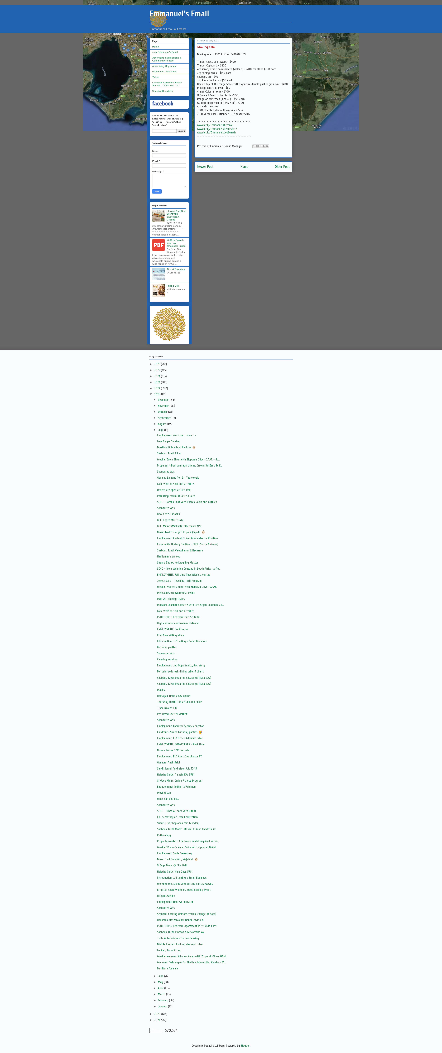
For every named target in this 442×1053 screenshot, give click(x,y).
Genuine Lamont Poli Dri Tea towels (178, 477)
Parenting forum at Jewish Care (176, 496)
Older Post (282, 167)
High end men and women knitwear (178, 623)
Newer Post (205, 167)
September (165, 418)
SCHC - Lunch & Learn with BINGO (176, 811)
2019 (157, 1020)
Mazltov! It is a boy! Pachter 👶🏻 (176, 447)
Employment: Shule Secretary (174, 853)
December (164, 400)
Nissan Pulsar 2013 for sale (173, 750)
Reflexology (164, 835)
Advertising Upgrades (164, 66)
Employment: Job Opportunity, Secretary (181, 665)
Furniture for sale (167, 968)
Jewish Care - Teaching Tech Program (179, 581)
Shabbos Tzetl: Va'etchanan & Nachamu (180, 550)
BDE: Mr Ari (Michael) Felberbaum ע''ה (179, 526)
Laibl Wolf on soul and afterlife (175, 484)
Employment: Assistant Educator (176, 435)
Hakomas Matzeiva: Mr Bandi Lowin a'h (180, 920)
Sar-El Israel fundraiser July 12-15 (177, 768)
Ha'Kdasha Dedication (164, 71)
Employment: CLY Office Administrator (180, 738)
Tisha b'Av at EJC (167, 708)
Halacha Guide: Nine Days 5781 (175, 871)
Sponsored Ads (166, 471)
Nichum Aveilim (166, 896)
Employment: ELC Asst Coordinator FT (179, 756)
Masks (161, 690)
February (163, 1000)
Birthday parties (167, 647)
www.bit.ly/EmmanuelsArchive (215, 125)
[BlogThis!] (257, 146)
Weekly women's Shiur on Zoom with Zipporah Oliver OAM (191, 956)
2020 (157, 1014)
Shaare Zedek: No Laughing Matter (177, 562)
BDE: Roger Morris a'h (170, 520)
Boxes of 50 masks (168, 514)
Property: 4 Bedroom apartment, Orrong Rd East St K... (189, 465)
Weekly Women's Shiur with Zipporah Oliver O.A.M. (187, 587)
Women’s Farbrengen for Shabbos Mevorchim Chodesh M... (191, 962)
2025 (157, 370)
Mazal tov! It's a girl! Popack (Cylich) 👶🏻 (181, 532)
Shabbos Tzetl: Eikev (169, 453)
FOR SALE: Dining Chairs (171, 599)
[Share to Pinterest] (267, 146)
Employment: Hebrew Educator (175, 902)
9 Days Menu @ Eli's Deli (172, 865)
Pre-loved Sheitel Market (172, 714)
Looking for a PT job (169, 950)
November (164, 406)
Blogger (245, 1045)
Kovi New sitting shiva (170, 635)
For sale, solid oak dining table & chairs (180, 671)
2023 (157, 382)
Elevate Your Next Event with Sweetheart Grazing (176, 215)
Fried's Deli (173, 285)
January (163, 1006)
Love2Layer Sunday (168, 441)
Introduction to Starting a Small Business (182, 641)
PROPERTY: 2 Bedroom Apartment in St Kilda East (187, 926)
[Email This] (254, 146)
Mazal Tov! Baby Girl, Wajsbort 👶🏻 (177, 859)
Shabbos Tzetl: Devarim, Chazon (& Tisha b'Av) (184, 678)
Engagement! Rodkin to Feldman (176, 786)
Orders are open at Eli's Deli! (174, 490)
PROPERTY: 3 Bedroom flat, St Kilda (178, 617)
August (162, 424)
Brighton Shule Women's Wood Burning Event (184, 890)
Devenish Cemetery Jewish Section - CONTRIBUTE (167, 84)
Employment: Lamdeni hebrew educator (180, 726)
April (161, 988)
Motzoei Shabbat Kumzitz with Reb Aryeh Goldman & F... (190, 605)
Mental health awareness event (176, 593)
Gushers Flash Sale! (168, 762)
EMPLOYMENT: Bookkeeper (172, 629)
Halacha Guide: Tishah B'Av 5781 (175, 774)
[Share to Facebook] (264, 146)
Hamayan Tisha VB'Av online (173, 696)
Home (244, 167)
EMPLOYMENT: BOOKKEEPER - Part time (181, 744)
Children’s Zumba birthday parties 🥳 (179, 732)
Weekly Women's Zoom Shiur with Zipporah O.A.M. (186, 847)
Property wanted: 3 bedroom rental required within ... (188, 841)
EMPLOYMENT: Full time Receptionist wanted (183, 574)
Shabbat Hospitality (162, 91)
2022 (157, 388)
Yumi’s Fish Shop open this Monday (178, 823)
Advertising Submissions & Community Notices (166, 59)
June (161, 976)
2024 (157, 376)
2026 (157, 364)
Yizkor (155, 77)
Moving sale (164, 793)
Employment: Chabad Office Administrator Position (187, 538)
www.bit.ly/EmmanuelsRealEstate (217, 129)
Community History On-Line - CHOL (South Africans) (187, 544)
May (161, 982)
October (163, 412)
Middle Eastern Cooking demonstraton (180, 944)
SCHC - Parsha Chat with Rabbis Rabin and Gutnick (187, 502)
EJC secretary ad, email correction (177, 817)
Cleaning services (167, 659)
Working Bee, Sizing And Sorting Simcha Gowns (185, 884)
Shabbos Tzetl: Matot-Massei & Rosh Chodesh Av (186, 829)
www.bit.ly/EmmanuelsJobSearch (216, 132)
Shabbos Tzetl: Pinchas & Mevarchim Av (180, 932)
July (161, 430)
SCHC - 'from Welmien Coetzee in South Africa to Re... (188, 568)
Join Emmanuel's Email (165, 52)
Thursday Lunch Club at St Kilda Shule (179, 702)
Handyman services (168, 556)
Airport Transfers (176, 269)
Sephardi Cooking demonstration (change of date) (186, 914)
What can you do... (168, 799)
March (162, 994)
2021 (157, 394)
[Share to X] (260, 146)
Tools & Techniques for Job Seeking (178, 938)
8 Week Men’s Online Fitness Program (179, 780)
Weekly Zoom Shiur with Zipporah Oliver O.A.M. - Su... (188, 459)
